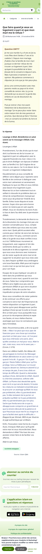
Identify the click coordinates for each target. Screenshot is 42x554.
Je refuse (21, 549)
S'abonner (34, 487)
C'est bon (8, 549)
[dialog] (20, 544)
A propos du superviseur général (21, 529)
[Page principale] (4, 18)
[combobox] (16, 10)
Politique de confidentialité (21, 533)
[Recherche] (38, 10)
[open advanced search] (31, 10)
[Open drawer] (39, 4)
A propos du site (21, 525)
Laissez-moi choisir (32, 550)
